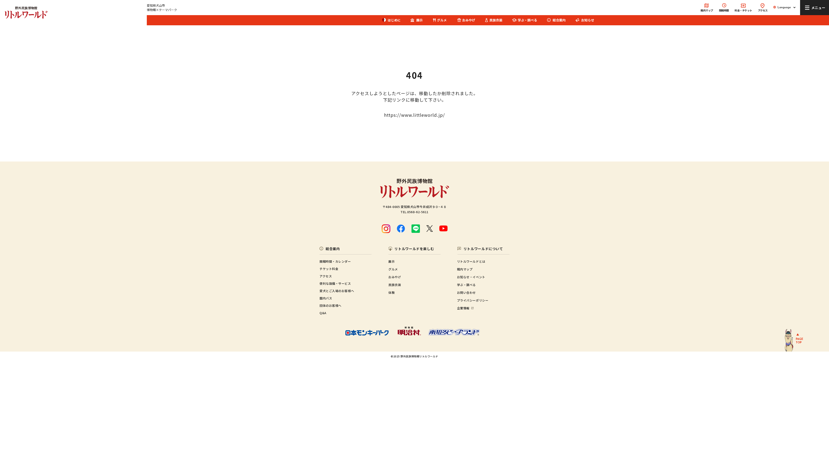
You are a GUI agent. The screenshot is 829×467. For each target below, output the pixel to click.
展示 (419, 20)
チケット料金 (329, 269)
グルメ (442, 20)
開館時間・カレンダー (335, 261)
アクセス (763, 10)
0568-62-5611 (418, 212)
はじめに (394, 20)
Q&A (323, 313)
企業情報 (463, 308)
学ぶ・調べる (527, 20)
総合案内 (559, 20)
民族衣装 (495, 20)
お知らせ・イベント (471, 277)
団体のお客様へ (331, 305)
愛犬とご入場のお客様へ (337, 291)
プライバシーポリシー (473, 300)
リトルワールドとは (471, 261)
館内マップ (707, 10)
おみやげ (468, 20)
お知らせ (587, 20)
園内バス (326, 298)
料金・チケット (743, 10)
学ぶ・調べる (466, 285)
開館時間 (724, 10)
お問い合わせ (466, 292)
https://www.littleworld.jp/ (414, 115)
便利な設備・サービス (335, 283)
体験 (391, 292)
